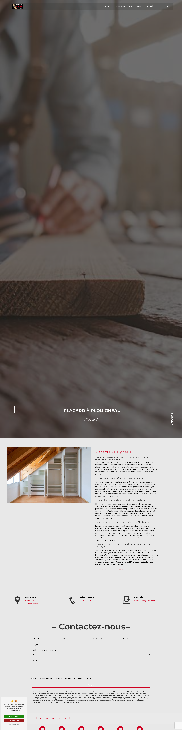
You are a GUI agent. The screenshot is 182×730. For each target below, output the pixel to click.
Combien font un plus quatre (43, 650)
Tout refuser (14, 721)
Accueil (107, 6)
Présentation (119, 6)
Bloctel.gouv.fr (37, 702)
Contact (166, 6)
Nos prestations (135, 6)
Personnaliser (14, 725)
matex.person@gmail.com (144, 601)
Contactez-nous (125, 569)
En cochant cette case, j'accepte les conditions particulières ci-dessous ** (63, 678)
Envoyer (91, 685)
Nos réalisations (152, 6)
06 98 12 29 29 (86, 601)
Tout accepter (14, 716)
